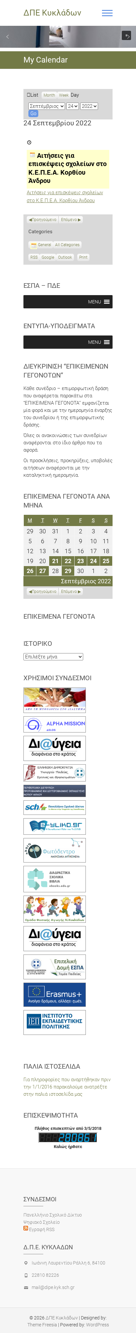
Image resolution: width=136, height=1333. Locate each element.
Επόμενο (69, 219)
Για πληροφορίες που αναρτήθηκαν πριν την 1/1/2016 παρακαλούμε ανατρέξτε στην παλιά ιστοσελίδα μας (67, 1087)
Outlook (65, 258)
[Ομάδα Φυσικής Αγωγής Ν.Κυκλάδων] (54, 899)
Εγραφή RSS (41, 1229)
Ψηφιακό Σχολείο (41, 1222)
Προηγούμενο (44, 219)
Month (49, 95)
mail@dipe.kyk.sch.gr (53, 1287)
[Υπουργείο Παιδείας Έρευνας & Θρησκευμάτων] (54, 768)
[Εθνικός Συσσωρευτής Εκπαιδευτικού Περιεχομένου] (54, 842)
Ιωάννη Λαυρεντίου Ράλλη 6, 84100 (68, 1263)
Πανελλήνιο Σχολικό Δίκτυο (52, 1215)
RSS (34, 257)
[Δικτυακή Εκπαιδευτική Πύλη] (54, 822)
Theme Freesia (42, 1324)
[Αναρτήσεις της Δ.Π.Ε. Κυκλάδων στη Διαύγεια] (54, 739)
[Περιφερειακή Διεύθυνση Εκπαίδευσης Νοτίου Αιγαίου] (54, 788)
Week (64, 95)
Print (84, 258)
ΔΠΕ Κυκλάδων (52, 13)
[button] (7, 36)
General (44, 245)
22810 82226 (45, 1275)
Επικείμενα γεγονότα (59, 616)
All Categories (67, 245)
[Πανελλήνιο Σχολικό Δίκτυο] (54, 804)
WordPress (97, 1324)
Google (48, 258)
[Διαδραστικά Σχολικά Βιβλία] (54, 869)
